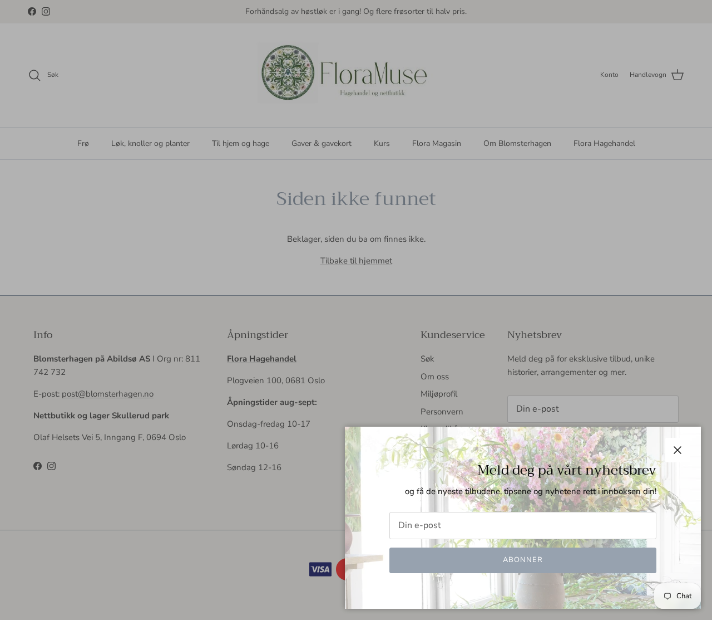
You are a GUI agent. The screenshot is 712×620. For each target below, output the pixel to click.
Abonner (523, 560)
